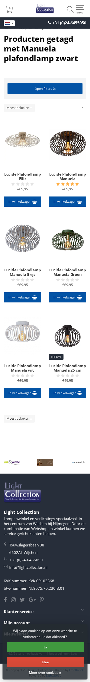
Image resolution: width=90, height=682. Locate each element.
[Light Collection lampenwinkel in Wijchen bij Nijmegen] (45, 9)
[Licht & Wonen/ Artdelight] (12, 462)
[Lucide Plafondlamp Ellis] (22, 144)
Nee (45, 662)
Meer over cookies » (45, 673)
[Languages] (9, 23)
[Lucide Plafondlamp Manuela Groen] (67, 240)
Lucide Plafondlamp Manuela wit (22, 367)
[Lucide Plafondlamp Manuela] (67, 144)
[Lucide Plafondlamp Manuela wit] (22, 336)
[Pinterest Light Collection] (43, 600)
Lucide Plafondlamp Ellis (22, 176)
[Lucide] (45, 462)
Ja (45, 647)
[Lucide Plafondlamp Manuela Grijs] (22, 240)
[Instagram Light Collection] (15, 600)
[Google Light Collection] (34, 600)
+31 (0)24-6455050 (69, 23)
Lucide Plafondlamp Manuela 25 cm (67, 367)
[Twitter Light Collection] (24, 600)
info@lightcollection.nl (28, 567)
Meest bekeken (18, 107)
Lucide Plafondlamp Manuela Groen (67, 272)
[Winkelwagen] (9, 11)
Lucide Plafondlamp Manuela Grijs (22, 272)
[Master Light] (78, 462)
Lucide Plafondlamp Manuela (67, 176)
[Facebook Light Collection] (7, 600)
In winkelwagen (20, 201)
